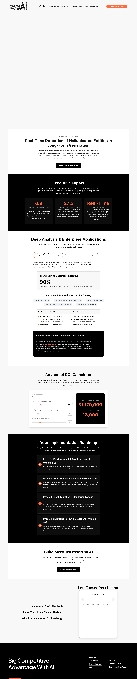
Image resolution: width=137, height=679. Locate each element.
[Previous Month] (82, 599)
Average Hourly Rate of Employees (41, 418)
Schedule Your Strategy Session (68, 165)
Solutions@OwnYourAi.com (120, 667)
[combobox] (35, 397)
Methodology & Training (62, 255)
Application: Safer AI (96, 255)
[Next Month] (113, 599)
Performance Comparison (78, 255)
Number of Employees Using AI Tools (41, 401)
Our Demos (93, 661)
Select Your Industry (37, 394)
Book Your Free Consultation (68, 569)
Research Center (95, 664)
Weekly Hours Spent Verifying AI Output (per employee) (46, 410)
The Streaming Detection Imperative (42, 255)
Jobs (90, 668)
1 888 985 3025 (115, 663)
